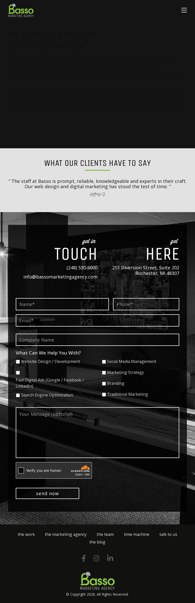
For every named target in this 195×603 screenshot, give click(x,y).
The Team (105, 534)
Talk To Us (168, 534)
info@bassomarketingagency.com (60, 277)
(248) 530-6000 (82, 267)
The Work (26, 534)
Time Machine (136, 534)
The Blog (97, 542)
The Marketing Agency (66, 534)
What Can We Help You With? (48, 353)
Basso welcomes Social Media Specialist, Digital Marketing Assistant (97, 89)
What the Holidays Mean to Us (45, 46)
